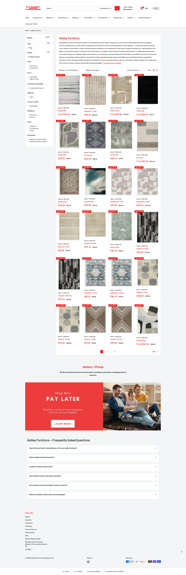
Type (29, 44)
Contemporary (34, 128)
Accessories (117, 18)
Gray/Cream (33, 66)
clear (48, 43)
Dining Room (62, 18)
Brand (29, 52)
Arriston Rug (114, 155)
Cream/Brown (34, 68)
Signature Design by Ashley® (38, 141)
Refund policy (30, 532)
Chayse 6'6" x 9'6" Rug (64, 296)
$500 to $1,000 (34, 79)
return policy (151, 499)
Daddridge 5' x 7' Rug (90, 293)
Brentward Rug (89, 201)
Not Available (34, 106)
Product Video (32, 102)
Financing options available (112, 63)
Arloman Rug (88, 155)
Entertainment (103, 18)
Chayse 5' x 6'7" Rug (142, 249)
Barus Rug (139, 157)
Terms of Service (31, 529)
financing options (50, 490)
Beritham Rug (62, 202)
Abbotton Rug (114, 110)
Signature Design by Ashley (38, 139)
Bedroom (49, 18)
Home (27, 18)
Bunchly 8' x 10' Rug (90, 243)
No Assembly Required (37, 88)
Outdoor (130, 18)
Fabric (32, 97)
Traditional (33, 126)
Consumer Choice (31, 24)
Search (27, 517)
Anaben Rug (140, 111)
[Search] (117, 8)
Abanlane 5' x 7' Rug (90, 111)
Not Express (33, 115)
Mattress (75, 18)
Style (29, 122)
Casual (32, 130)
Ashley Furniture (36, 30)
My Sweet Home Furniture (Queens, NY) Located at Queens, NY (36, 544)
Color (29, 61)
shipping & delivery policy (118, 490)
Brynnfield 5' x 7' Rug (116, 201)
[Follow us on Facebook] (88, 561)
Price (29, 73)
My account (127, 9)
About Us (28, 520)
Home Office (88, 18)
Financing (28, 526)
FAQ (26, 535)
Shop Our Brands (144, 18)
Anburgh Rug (62, 155)
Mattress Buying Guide (32, 539)
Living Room (37, 18)
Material (30, 93)
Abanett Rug (62, 110)
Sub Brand (31, 135)
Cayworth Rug (114, 247)
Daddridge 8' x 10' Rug (117, 293)
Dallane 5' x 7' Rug (141, 292)
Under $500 (33, 77)
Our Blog (28, 549)
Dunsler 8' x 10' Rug (116, 339)
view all (48, 37)
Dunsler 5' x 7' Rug (89, 339)
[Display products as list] (157, 70)
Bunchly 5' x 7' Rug (63, 247)
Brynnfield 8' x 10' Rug (143, 201)
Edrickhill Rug (140, 340)
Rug (31, 48)
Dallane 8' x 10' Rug (64, 339)
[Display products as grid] (154, 70)
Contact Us (29, 523)
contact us (150, 480)
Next (154, 351)
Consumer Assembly (35, 84)
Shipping (30, 111)
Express (32, 117)
